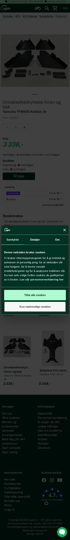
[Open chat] (62, 532)
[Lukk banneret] (64, 230)
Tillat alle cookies (35, 294)
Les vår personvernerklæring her (42, 279)
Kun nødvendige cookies (35, 306)
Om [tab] (57, 239)
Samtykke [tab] (12, 239)
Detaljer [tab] (35, 239)
